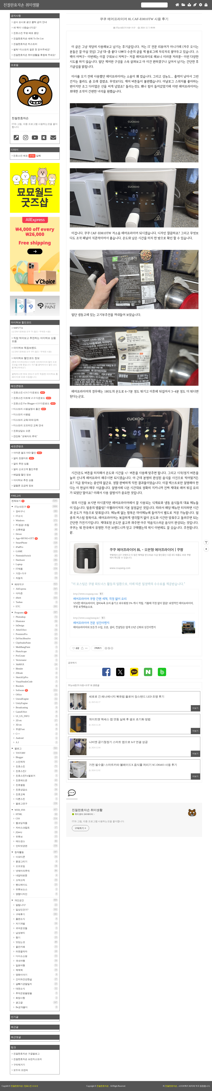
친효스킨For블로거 (36, 775)
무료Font (36, 729)
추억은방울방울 (36, 993)
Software (36, 690)
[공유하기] (82, 648)
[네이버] (148, 672)
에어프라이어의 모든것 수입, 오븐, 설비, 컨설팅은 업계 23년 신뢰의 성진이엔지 (114, 627)
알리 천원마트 (23, 458)
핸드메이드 (36, 884)
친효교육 (36, 794)
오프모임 (36, 866)
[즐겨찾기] (16, 138)
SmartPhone (36, 543)
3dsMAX (36, 664)
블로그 (35, 748)
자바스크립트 (36, 827)
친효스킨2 (36, 771)
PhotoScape (36, 651)
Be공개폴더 (36, 1007)
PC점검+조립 (36, 525)
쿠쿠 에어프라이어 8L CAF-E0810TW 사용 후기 (134, 19)
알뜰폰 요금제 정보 (23, 485)
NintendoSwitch (36, 555)
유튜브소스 (36, 889)
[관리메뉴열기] (206, 542)
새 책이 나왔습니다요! (24, 27)
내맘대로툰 (36, 875)
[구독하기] (206, 548)
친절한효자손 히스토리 (25, 44)
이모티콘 (36, 857)
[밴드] (162, 672)
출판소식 (36, 919)
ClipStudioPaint (36, 643)
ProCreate (36, 656)
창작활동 (35, 852)
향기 (36, 937)
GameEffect (36, 712)
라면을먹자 (36, 951)
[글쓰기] (195, 5)
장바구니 (36, 511)
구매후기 (36, 914)
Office (36, 694)
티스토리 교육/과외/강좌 (26, 420)
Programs (35, 612)
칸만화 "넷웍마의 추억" (25, 436)
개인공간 (35, 900)
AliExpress (36, 589)
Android (36, 738)
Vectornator (36, 660)
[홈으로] (177, 5)
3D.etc (36, 725)
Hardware (36, 560)
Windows (36, 520)
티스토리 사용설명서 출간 (29, 409)
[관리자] (200, 5)
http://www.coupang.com (85, 593)
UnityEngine (36, 703)
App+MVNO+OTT (36, 538)
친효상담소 (36, 789)
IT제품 (36, 568)
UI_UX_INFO (36, 716)
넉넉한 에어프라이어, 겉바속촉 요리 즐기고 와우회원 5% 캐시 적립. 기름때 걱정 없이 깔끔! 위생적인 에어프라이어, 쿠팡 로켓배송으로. (133, 605)
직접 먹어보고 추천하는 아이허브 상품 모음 (34, 340)
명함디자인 (36, 894)
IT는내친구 (35, 506)
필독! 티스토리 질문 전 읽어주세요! (31, 49)
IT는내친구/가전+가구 (125, 28)
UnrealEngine (36, 699)
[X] (120, 672)
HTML (36, 814)
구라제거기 (19, 1064)
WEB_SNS (35, 809)
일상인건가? (36, 909)
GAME (36, 551)
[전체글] (183, 5)
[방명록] (189, 5)
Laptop (36, 564)
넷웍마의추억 (36, 870)
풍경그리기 (36, 861)
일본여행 (36, 965)
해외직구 (35, 584)
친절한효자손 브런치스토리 (27, 1059)
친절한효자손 (103, 1086)
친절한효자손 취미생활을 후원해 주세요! (34, 55)
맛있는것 (36, 942)
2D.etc (36, 720)
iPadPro (36, 547)
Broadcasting (36, 707)
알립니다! (36, 905)
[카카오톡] (134, 672)
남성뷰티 (36, 933)
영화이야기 (36, 974)
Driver (36, 534)
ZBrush (36, 673)
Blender (36, 668)
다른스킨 (36, 799)
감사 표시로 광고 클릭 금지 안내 (30, 22)
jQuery (36, 832)
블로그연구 (36, 803)
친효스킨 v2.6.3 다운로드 (28, 392)
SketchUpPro (36, 677)
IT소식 (36, 516)
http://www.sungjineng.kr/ (86, 618)
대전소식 (36, 988)
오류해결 (36, 529)
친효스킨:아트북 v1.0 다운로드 (31, 398)
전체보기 (34, 501)
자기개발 (36, 923)
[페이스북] (106, 672)
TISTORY (36, 753)
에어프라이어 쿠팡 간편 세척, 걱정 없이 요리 (100, 599)
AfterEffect (36, 630)
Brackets (36, 686)
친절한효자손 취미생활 (21, 4)
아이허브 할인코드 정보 (34, 363)
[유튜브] (34, 138)
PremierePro (36, 634)
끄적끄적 (36, 880)
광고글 (36, 1002)
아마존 (36, 593)
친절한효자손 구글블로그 (26, 1053)
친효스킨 (36, 766)
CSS (36, 818)
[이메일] (53, 138)
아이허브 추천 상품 (23, 480)
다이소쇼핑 (36, 956)
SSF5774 (31, 330)
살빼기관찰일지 (36, 984)
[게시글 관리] (86, 648)
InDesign (36, 625)
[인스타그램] (25, 138)
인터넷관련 (36, 846)
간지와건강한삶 (36, 979)
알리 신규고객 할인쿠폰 (25, 469)
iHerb (36, 598)
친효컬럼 (36, 785)
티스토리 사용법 (21, 414)
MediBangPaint (36, 647)
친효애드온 (36, 780)
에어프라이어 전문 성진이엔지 (91, 623)
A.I (36, 742)
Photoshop (36, 617)
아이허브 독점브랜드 (32, 350)
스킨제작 (36, 761)
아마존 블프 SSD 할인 (27, 453)
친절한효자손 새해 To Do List (28, 38)
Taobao (36, 602)
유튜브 (36, 836)
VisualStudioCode (36, 681)
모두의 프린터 (20, 1070)
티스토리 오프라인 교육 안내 (28, 425)
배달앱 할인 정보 (22, 474)
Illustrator (36, 621)
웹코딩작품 (36, 823)
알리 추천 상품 (21, 464)
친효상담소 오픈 (21, 431)
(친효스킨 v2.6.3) (31, 1086)
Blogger (36, 757)
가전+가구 (36, 573)
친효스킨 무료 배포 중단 (26, 33)
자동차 (36, 578)
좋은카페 (36, 946)
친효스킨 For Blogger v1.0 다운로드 (34, 403)
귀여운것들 (36, 928)
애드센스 (36, 841)
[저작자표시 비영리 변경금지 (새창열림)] (108, 648)
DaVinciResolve (36, 638)
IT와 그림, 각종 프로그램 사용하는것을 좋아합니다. (98, 821)
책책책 (36, 970)
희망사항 (36, 998)
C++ (36, 734)
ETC (36, 606)
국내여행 (36, 960)
